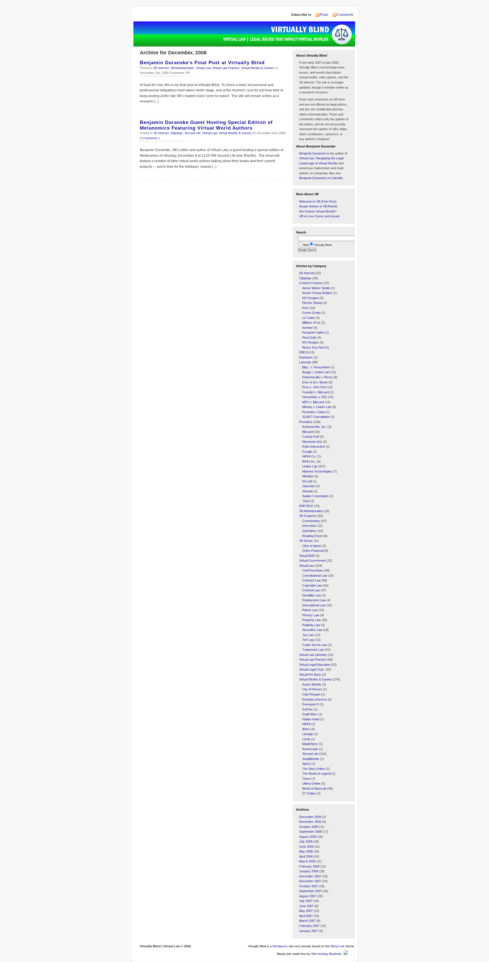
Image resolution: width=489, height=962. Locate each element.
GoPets (307, 709)
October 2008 (308, 826)
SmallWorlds (310, 759)
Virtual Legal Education (314, 664)
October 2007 (308, 886)
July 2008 (305, 841)
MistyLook (338, 946)
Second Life (193, 133)
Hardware (306, 357)
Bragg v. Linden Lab (315, 372)
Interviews (309, 525)
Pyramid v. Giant (313, 412)
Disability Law (311, 595)
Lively (306, 739)
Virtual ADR (307, 555)
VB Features (307, 515)
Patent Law (310, 610)
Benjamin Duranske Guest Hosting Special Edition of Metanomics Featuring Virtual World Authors (206, 125)
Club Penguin (311, 694)
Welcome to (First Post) (317, 201)
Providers (305, 422)
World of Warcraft (314, 788)
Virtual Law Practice (225, 68)
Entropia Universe (314, 699)
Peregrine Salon (313, 332)
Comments (345, 15)
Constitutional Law (314, 575)
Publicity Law (311, 625)
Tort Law (308, 639)
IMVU (306, 729)
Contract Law (311, 580)
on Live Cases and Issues (319, 216)
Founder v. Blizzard (315, 392)
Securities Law (312, 630)
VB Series (306, 540)
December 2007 (310, 876)
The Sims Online (313, 768)
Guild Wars (310, 714)
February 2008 (309, 866)
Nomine (307, 327)
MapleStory (310, 744)
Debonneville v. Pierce (317, 377)
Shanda (307, 491)
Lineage (307, 734)
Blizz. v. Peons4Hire (316, 367)
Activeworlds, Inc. (314, 426)
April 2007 (306, 916)
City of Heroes (312, 689)
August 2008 (307, 836)
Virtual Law (203, 68)
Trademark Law (313, 649)
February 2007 (309, 925)
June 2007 (306, 906)
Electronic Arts (312, 441)
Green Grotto (311, 312)
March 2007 (307, 920)
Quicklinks (309, 530)
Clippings (176, 133)
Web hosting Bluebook (326, 953)
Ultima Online (311, 783)
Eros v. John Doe (314, 387)
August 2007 (307, 896)
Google (307, 451)
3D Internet (161, 68)
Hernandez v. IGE (314, 397)
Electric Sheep (312, 302)
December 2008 (310, 817)
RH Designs (310, 342)
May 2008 (306, 851)
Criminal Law (311, 590)
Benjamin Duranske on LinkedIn (321, 178)
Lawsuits (305, 362)
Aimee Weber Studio (316, 288)
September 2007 (310, 891)
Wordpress (280, 946)
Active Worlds (311, 684)
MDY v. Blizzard (313, 402)
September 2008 (310, 831)
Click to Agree (311, 545)
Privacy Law (310, 615)
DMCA (303, 352)
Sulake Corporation (315, 496)
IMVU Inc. (309, 461)
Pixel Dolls (309, 337)
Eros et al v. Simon (315, 382)
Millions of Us (311, 322)
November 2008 (310, 821)
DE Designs (310, 298)
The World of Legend (316, 773)
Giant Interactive (313, 446)
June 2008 (306, 846)
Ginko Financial (312, 550)
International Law (313, 605)
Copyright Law (312, 585)
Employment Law (314, 600)
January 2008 (308, 871)
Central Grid (310, 436)
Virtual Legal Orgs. (312, 669)
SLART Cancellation (316, 416)
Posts (324, 15)
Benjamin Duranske (312, 153)
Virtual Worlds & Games (257, 68)
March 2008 (307, 861)
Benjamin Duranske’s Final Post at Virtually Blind (202, 62)
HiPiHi (306, 724)
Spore (306, 763)
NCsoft (307, 481)
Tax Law (308, 635)
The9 (305, 501)
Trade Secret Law (314, 645)
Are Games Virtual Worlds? (317, 211)
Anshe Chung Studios (317, 293)
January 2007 (308, 931)
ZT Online (309, 793)
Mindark (307, 476)
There (306, 778)
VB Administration (182, 68)
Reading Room (312, 536)
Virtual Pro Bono (310, 674)
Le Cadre (308, 317)
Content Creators (311, 283)
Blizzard (307, 431)
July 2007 (305, 901)
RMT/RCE (306, 506)
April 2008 (306, 856)
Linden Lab (309, 466)
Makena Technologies (317, 471)
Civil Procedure (312, 570)
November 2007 (310, 881)
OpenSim (308, 486)
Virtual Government (312, 560)
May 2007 (306, 910)
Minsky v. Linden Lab (316, 407)
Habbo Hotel (310, 719)
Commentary (311, 521)
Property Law (311, 620)
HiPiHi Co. (309, 456)
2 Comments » (150, 138)
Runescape (310, 749)
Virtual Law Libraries (313, 654)
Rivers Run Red (313, 347)
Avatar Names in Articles (318, 206)
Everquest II (310, 704)
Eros (305, 308)
